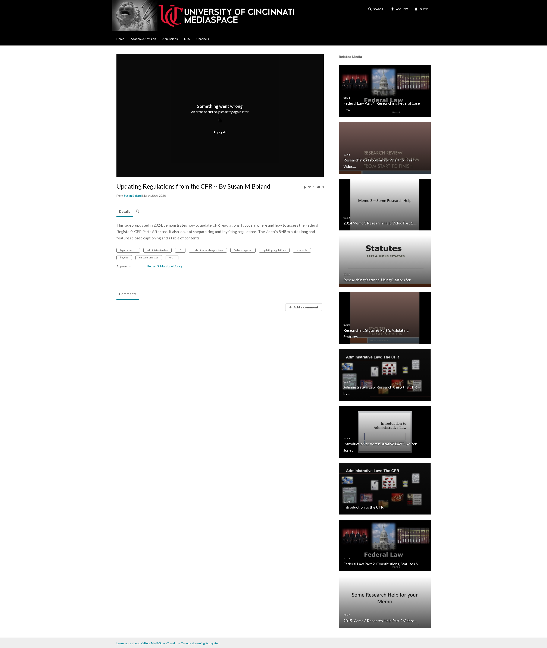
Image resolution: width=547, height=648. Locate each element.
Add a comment (305, 307)
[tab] (124, 211)
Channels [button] (202, 39)
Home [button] (120, 39)
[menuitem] (123, 38)
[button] (375, 9)
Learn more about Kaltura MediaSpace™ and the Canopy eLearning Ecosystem (168, 643)
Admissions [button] (170, 39)
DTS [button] (187, 39)
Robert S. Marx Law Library (164, 266)
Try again (219, 132)
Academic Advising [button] (143, 39)
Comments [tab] (128, 294)
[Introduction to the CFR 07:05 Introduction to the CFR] (385, 488)
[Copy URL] (220, 120)
